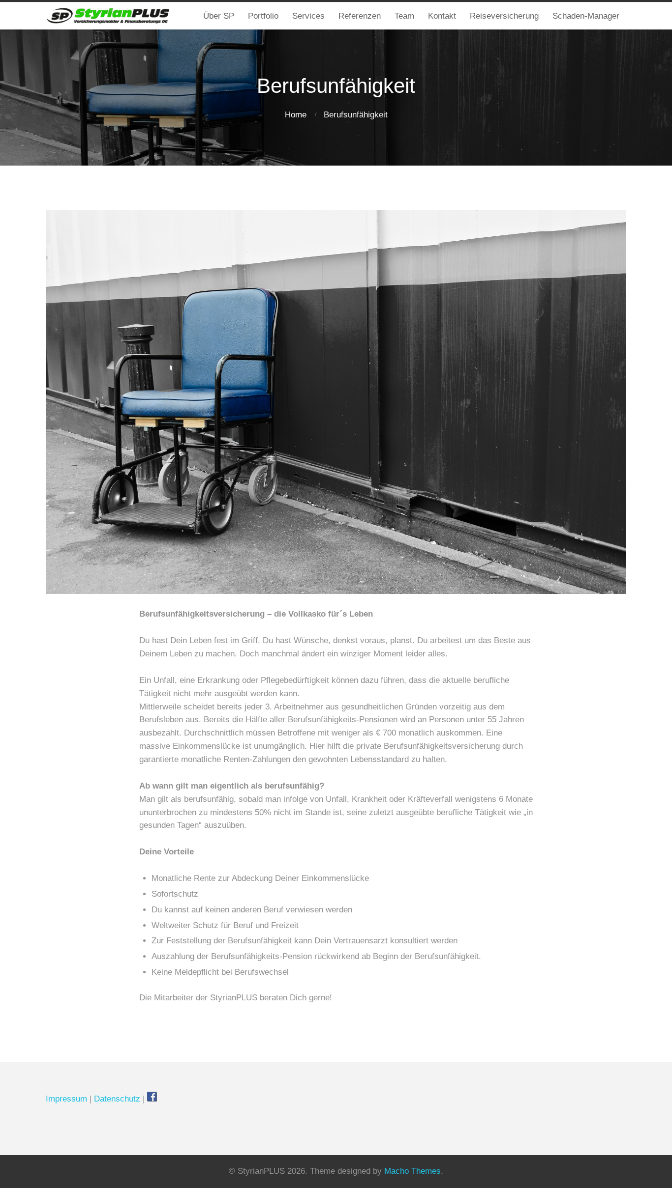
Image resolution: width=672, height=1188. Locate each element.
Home (295, 114)
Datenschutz (117, 1098)
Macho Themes (412, 1171)
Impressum (66, 1098)
